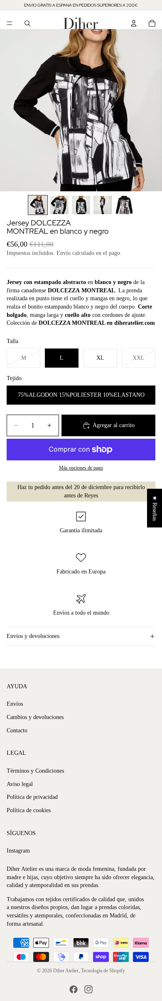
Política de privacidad (32, 797)
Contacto (17, 730)
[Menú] (9, 23)
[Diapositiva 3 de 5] (81, 205)
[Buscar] (27, 23)
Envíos (15, 704)
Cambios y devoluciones (35, 717)
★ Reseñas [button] (155, 508)
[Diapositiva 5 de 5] (124, 205)
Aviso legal (20, 784)
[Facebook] (74, 989)
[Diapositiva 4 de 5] (102, 205)
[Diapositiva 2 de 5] (59, 205)
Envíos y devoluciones (33, 636)
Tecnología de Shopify (103, 971)
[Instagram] (88, 989)
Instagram (18, 851)
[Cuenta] (134, 23)
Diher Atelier (66, 971)
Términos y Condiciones (35, 771)
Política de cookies (29, 810)
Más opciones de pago (81, 468)
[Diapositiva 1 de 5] (38, 205)
